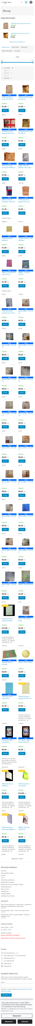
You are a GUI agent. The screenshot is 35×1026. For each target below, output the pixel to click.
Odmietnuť (9, 1022)
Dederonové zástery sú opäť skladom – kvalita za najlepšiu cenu (15, 915)
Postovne (3, 871)
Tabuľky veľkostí (5, 893)
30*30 (20, 328)
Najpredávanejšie (7, 51)
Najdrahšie (24, 47)
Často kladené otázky (7, 873)
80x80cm (4, 221)
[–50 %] (25, 302)
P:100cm (20, 723)
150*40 (20, 294)
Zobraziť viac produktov (17, 42)
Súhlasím (25, 1022)
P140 (19, 602)
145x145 (4, 680)
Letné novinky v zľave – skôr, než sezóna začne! (15, 910)
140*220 (4, 645)
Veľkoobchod (5, 891)
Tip (6, 75)
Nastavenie (17, 1016)
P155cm (20, 221)
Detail (5, 110)
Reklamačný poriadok (7, 882)
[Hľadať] (21, 2)
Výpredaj (7, 78)
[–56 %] (9, 654)
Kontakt (3, 875)
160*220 (20, 811)
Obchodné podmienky (7, 880)
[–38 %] (9, 88)
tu (24, 1007)
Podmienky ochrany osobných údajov (12, 884)
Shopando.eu (8, 963)
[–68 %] (9, 731)
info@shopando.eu (9, 958)
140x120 (4, 723)
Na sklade (8, 68)
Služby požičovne (6, 887)
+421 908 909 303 (9, 961)
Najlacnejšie (15, 47)
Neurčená (5, 767)
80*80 (3, 294)
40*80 (3, 114)
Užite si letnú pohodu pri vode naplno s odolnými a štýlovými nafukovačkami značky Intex (16, 905)
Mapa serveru (5, 889)
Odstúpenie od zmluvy (7, 896)
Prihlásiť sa (6, 995)
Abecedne (17, 51)
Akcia (6, 70)
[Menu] (31, 2)
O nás (2, 877)
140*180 (20, 183)
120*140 (20, 854)
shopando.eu (7, 966)
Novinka (7, 73)
